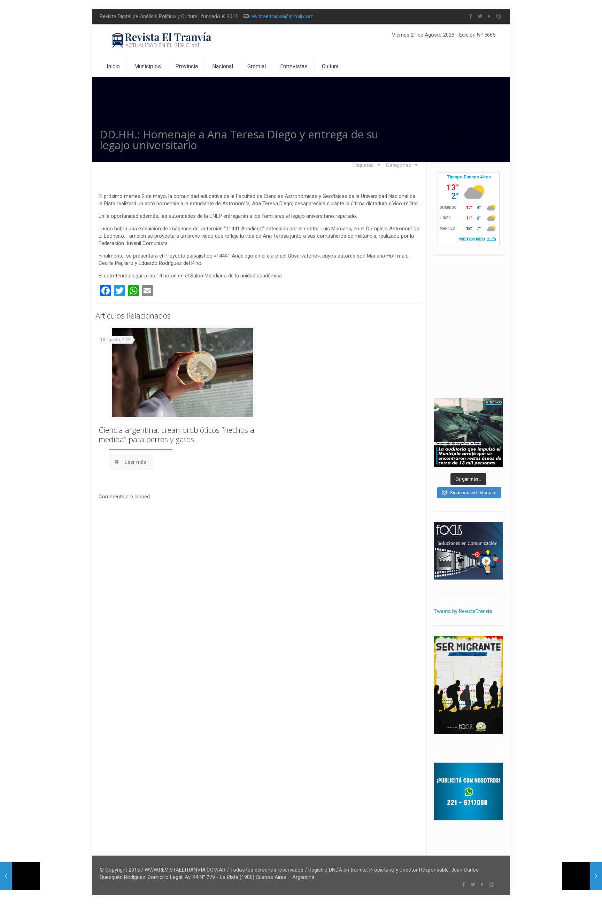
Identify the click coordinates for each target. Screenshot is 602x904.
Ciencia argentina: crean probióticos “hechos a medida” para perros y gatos (176, 434)
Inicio (426, 133)
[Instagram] (498, 16)
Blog (453, 133)
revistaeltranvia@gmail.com (282, 16)
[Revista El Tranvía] (162, 40)
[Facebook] (470, 16)
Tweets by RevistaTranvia (463, 611)
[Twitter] (480, 16)
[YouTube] (489, 16)
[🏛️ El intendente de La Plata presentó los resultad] (468, 432)
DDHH (480, 133)
